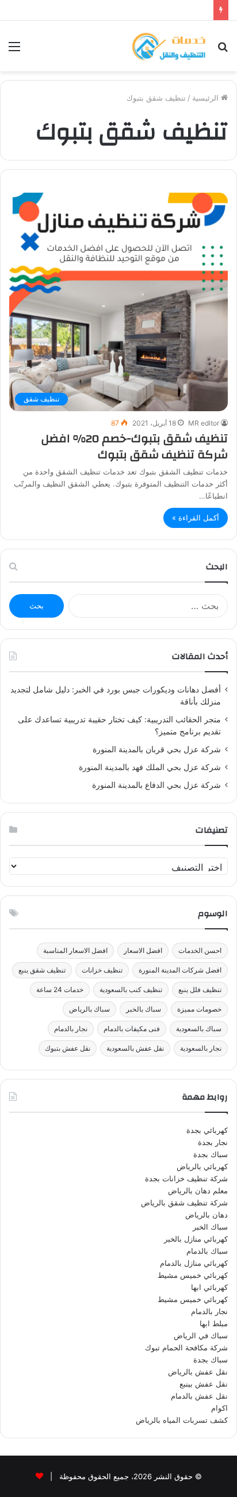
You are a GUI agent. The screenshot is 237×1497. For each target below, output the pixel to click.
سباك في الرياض (201, 1335)
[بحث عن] (222, 50)
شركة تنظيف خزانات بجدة (186, 1178)
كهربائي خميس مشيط (193, 1275)
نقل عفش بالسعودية (135, 1048)
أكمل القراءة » (195, 517)
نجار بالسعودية (200, 1048)
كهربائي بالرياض (202, 1166)
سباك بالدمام (207, 1250)
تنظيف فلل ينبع (199, 989)
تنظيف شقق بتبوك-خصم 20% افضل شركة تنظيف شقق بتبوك (134, 446)
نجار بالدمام (70, 1028)
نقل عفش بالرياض (198, 1371)
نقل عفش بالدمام (199, 1395)
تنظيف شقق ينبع (42, 970)
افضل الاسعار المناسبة (75, 950)
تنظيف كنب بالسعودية (131, 989)
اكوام (219, 1407)
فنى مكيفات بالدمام (132, 1028)
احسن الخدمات (199, 950)
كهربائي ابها (209, 1287)
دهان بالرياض (206, 1214)
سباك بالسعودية (198, 1028)
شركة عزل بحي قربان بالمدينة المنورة (157, 749)
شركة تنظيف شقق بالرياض (184, 1202)
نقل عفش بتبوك (67, 1048)
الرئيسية (206, 97)
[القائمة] (14, 50)
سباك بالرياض (89, 1009)
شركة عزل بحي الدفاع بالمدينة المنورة (156, 785)
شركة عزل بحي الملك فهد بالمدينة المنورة (150, 767)
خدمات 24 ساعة (59, 989)
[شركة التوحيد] (168, 46)
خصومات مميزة (199, 1009)
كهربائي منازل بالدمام (194, 1263)
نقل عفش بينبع (203, 1383)
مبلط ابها (214, 1323)
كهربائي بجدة (207, 1130)
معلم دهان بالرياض (198, 1190)
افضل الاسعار (143, 950)
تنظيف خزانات (102, 970)
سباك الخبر (210, 1226)
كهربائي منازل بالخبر (196, 1238)
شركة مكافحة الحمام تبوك (186, 1347)
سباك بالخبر (143, 1009)
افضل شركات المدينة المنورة (180, 970)
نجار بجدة (213, 1142)
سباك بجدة (210, 1154)
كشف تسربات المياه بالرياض (182, 1420)
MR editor (203, 423)
